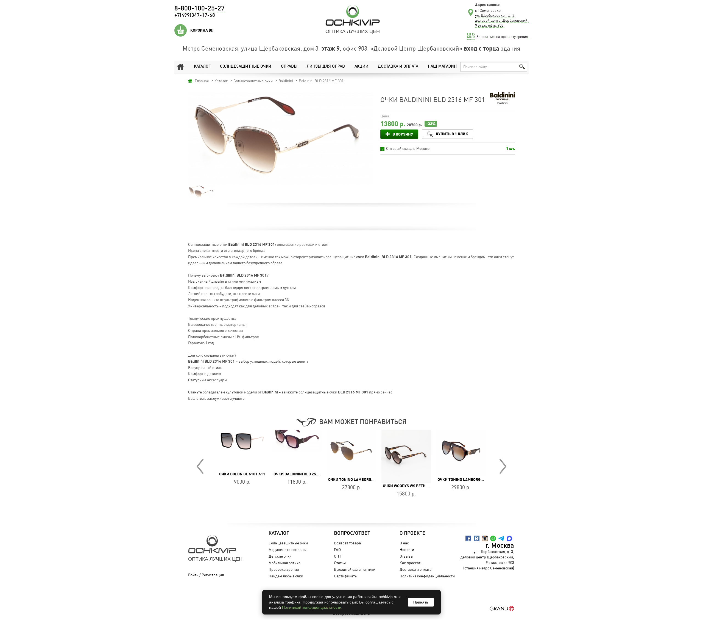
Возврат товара (347, 543)
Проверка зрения (284, 569)
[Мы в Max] (509, 538)
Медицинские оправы (287, 549)
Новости (407, 549)
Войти (193, 574)
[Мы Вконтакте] (476, 538)
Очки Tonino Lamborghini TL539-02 (308, 479)
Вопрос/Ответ (352, 533)
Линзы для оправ (326, 67)
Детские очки (280, 556)
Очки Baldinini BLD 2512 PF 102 (249, 474)
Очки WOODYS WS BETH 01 (352, 485)
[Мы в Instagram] (485, 538)
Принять (420, 602)
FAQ (337, 549)
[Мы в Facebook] (468, 538)
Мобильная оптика (284, 562)
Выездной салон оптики (354, 569)
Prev (200, 466)
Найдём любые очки (286, 576)
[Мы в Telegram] (501, 538)
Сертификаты (346, 576)
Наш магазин (442, 67)
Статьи (340, 562)
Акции (362, 67)
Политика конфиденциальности (427, 576)
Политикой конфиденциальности (311, 607)
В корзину (402, 134)
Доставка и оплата (398, 67)
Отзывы (406, 556)
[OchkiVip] (352, 15)
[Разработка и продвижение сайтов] (502, 608)
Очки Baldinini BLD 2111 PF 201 (467, 474)
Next (503, 466)
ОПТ (337, 556)
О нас (404, 543)
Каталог (202, 67)
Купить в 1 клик (452, 133)
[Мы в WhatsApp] (493, 538)
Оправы (289, 67)
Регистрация (213, 574)
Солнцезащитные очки (245, 67)
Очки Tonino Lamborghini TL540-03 (417, 479)
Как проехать (411, 562)
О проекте (412, 533)
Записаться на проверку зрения (502, 36)
